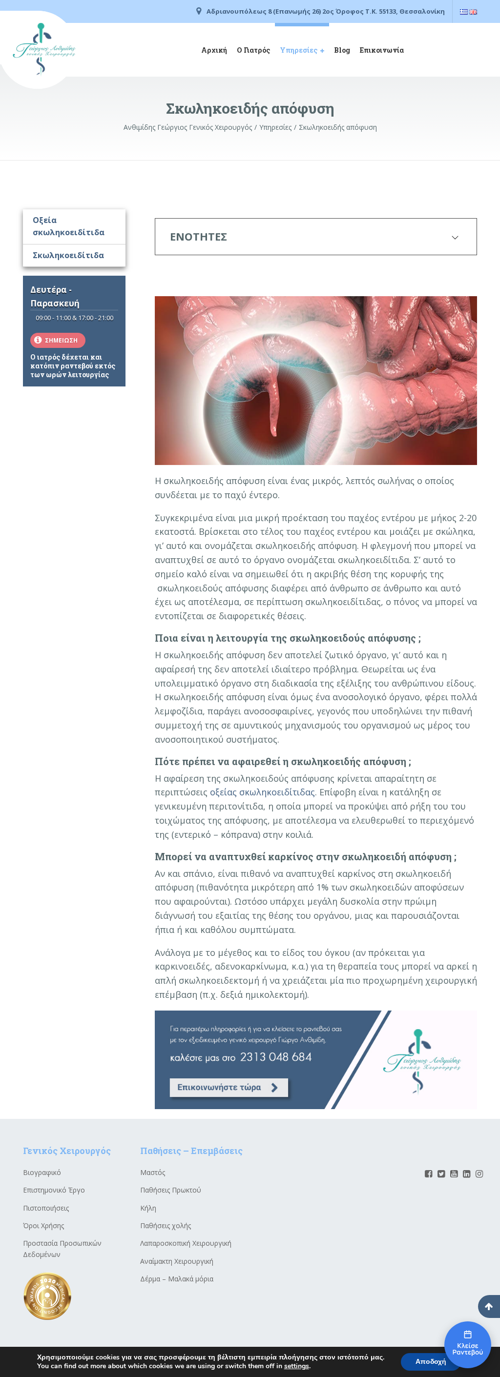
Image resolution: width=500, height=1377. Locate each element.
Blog (342, 50)
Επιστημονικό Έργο (54, 1190)
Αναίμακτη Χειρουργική (176, 1261)
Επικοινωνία (382, 50)
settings (296, 1366)
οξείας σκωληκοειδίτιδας (262, 792)
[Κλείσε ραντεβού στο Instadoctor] (467, 1344)
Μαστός (152, 1172)
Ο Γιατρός (253, 50)
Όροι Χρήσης (43, 1225)
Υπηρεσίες (298, 50)
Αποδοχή (431, 1361)
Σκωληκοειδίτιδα (68, 255)
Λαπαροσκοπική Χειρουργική (185, 1243)
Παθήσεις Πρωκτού (170, 1190)
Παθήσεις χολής (165, 1225)
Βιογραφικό (42, 1172)
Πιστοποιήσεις (46, 1208)
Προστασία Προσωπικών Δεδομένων (62, 1248)
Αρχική (214, 50)
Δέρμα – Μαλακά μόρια (176, 1278)
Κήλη (148, 1208)
